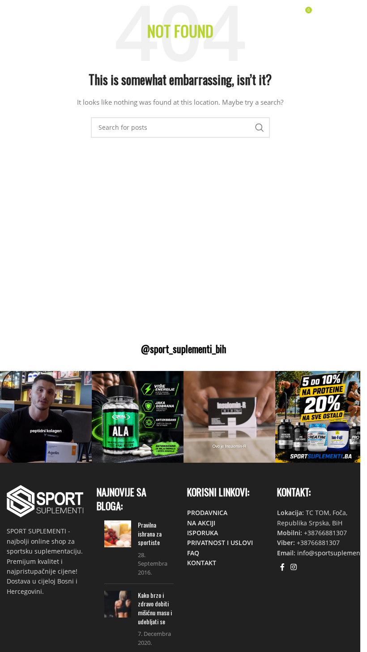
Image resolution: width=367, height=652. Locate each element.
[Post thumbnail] (117, 548)
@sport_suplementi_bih (183, 348)
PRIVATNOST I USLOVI (220, 542)
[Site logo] (33, 13)
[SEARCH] (259, 127)
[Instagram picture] (46, 417)
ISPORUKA (202, 532)
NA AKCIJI (201, 523)
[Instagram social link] (294, 567)
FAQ (193, 553)
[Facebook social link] (282, 567)
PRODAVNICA (207, 512)
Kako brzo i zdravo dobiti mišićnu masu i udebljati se (155, 608)
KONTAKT (201, 562)
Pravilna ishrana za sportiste (150, 533)
